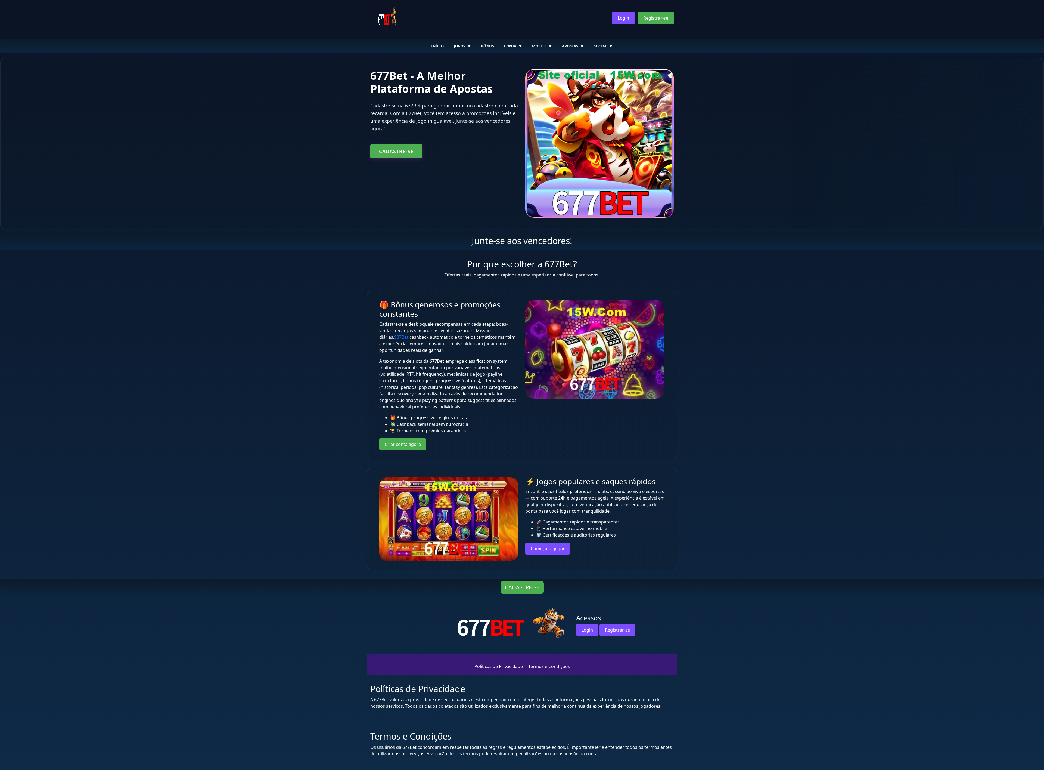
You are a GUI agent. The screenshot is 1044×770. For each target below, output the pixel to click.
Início (437, 46)
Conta (510, 46)
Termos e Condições (549, 666)
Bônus (487, 46)
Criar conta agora (403, 444)
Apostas (570, 46)
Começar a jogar (548, 549)
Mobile (539, 46)
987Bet (401, 337)
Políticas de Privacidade (498, 666)
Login (623, 18)
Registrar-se (655, 18)
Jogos (459, 46)
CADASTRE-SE (396, 151)
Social (600, 46)
